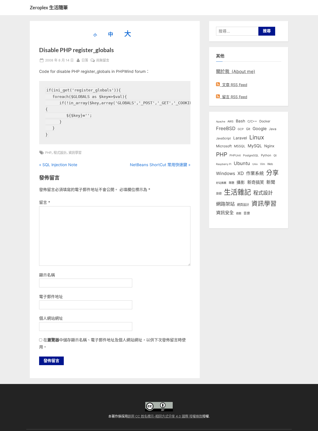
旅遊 (219, 193)
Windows (225, 173)
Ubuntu (242, 163)
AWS (230, 121)
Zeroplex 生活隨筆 (49, 7)
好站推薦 (221, 183)
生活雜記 (237, 192)
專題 (231, 183)
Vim (262, 164)
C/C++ (252, 121)
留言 (44, 202)
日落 (84, 60)
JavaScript (223, 138)
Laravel (240, 138)
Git (248, 129)
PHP (48, 153)
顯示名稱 (47, 275)
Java (272, 129)
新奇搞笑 (255, 182)
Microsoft (224, 146)
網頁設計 (243, 204)
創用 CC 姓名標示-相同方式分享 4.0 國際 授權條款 (165, 416)
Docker (264, 121)
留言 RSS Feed (233, 96)
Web (270, 164)
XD (240, 173)
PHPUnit (235, 155)
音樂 (247, 213)
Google (260, 128)
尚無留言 (102, 60)
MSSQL (239, 146)
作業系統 (255, 173)
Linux (256, 137)
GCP (241, 129)
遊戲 (238, 213)
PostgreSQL (251, 155)
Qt (275, 155)
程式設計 (60, 153)
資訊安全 (225, 213)
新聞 (270, 182)
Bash (240, 120)
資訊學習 (74, 153)
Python (266, 155)
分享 (272, 173)
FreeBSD (225, 128)
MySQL (255, 145)
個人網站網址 (51, 318)
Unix (255, 164)
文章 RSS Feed (233, 84)
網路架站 (225, 204)
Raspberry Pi (223, 164)
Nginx (269, 146)
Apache (220, 121)
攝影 (241, 182)
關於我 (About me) (235, 71)
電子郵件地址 (51, 296)
